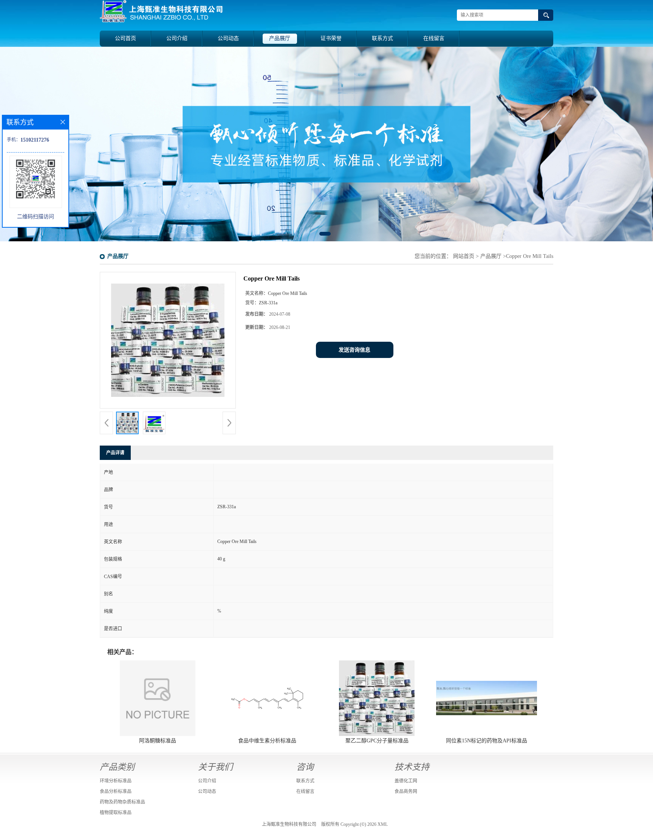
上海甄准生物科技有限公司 (289, 824)
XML (383, 824)
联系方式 (382, 38)
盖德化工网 (406, 781)
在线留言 (433, 38)
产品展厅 (279, 38)
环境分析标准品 (116, 781)
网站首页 (463, 256)
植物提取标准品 (116, 812)
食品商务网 (406, 791)
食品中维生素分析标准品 (267, 741)
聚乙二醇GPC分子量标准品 (377, 741)
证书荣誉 (331, 38)
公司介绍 (176, 38)
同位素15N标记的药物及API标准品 (486, 741)
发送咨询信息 (354, 350)
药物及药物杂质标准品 (122, 802)
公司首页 (125, 38)
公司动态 (228, 38)
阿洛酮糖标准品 (157, 741)
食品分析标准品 (116, 791)
